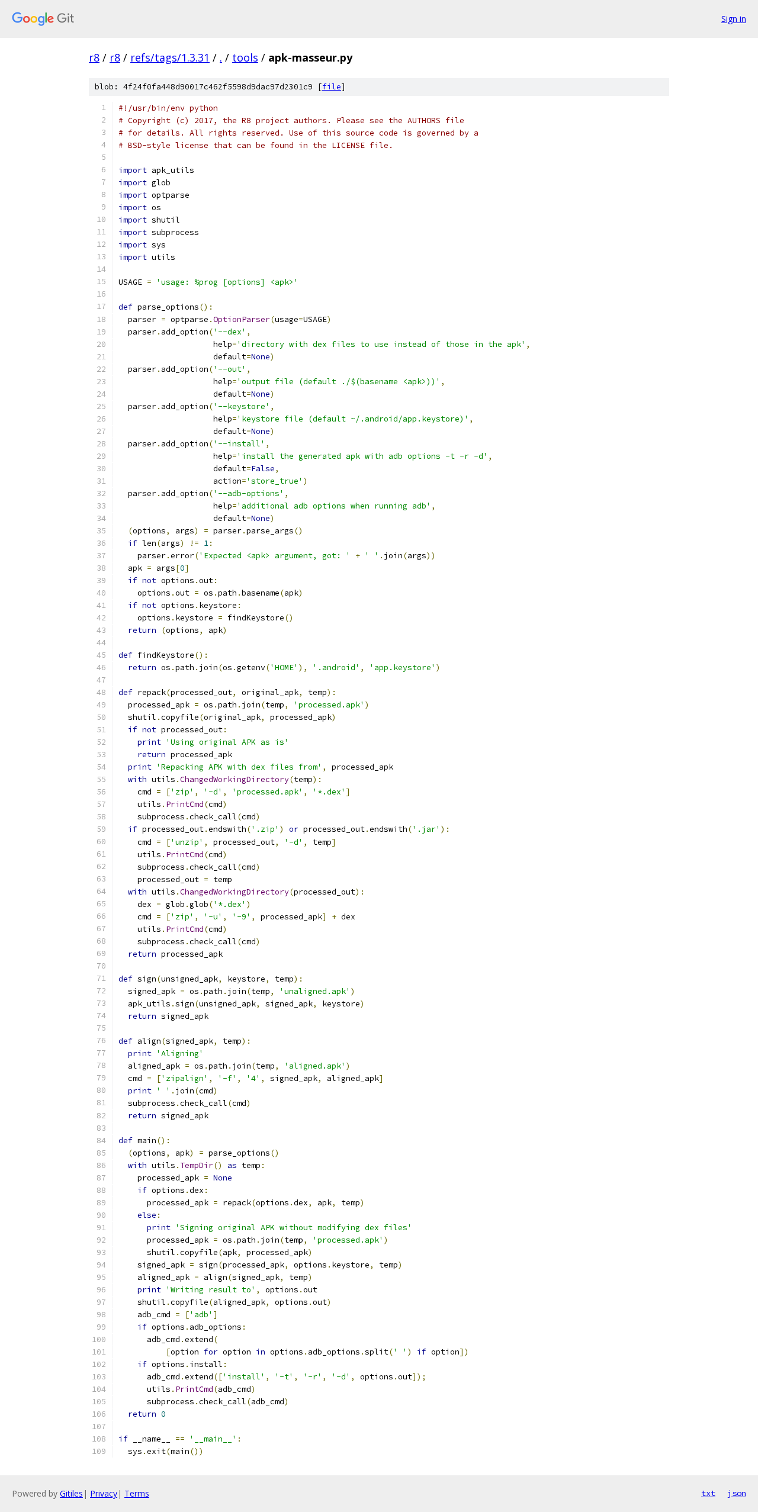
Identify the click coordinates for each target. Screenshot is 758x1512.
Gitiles (71, 1493)
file (331, 87)
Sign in (733, 18)
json (736, 1493)
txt (708, 1493)
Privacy (103, 1493)
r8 (94, 57)
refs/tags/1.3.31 (170, 57)
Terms (136, 1493)
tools (245, 57)
